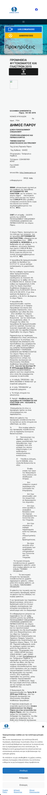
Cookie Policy (5, 791)
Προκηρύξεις (20, 47)
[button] (43, 726)
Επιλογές (24, 785)
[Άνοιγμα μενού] (23, 21)
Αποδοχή (23, 770)
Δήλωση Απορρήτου (18, 791)
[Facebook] (36, 9)
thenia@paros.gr (29, 656)
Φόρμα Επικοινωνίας (35, 791)
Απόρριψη (23, 778)
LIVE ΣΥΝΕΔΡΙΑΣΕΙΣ (26, 29)
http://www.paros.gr (28, 173)
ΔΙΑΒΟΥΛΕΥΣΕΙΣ (26, 35)
